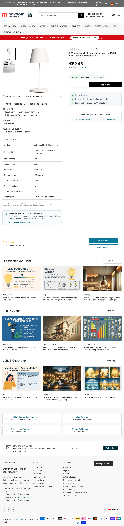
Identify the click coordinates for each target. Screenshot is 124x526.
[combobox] (61, 15)
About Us (67, 467)
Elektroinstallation (13, 32)
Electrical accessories (105, 26)
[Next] (58, 70)
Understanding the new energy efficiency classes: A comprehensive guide (99, 348)
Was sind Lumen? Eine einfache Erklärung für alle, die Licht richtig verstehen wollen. (60, 299)
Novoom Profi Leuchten (18, 519)
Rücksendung (69, 489)
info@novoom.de (22, 497)
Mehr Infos (41, 206)
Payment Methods (56, 3)
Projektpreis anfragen (108, 119)
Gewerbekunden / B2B (26, 5)
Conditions (68, 474)
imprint (66, 470)
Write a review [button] (103, 240)
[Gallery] (32, 70)
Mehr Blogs (111, 261)
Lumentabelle (71, 3)
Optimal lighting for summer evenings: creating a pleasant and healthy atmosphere (61, 398)
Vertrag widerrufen (104, 464)
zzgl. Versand (82, 67)
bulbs (87, 26)
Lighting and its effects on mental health (99, 397)
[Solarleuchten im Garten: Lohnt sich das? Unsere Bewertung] (21, 328)
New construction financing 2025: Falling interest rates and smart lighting (59, 348)
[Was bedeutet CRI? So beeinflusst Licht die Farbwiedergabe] (21, 278)
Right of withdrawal (71, 480)
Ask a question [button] (103, 247)
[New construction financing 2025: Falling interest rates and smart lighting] (62, 328)
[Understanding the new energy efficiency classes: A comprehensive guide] (102, 328)
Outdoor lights (28, 26)
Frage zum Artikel (83, 119)
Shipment (43, 3)
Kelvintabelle (83, 3)
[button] (74, 49)
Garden (43, 26)
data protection (69, 477)
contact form (22, 3)
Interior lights (9, 26)
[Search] (81, 15)
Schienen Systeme (59, 26)
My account (33, 3)
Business (76, 26)
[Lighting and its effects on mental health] (102, 378)
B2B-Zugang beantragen (20, 222)
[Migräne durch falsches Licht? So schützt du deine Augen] (21, 378)
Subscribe (110, 448)
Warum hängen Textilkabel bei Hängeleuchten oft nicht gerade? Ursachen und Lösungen (101, 299)
